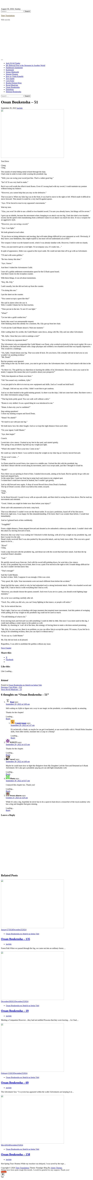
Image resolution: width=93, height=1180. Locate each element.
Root (12, 702)
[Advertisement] (46, 40)
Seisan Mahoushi (12, 72)
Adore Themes (56, 1168)
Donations (10, 89)
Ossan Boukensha (13, 87)
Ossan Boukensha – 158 (15, 1154)
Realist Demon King (14, 83)
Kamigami (10, 70)
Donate (3, 1172)
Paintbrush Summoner (14, 68)
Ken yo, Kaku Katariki (14, 76)
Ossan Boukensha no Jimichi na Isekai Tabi (25, 685)
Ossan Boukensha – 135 (15, 939)
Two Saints (10, 79)
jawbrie (20, 108)
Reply (8, 719)
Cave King (10, 81)
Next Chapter (6, 648)
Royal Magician (12, 85)
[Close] (3, 1174)
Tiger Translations (8, 16)
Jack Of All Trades (13, 63)
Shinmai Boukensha (13, 92)
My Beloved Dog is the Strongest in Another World (25, 65)
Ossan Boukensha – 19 (15, 1010)
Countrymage (20, 723)
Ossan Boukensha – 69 (15, 1082)
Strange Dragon (12, 74)
